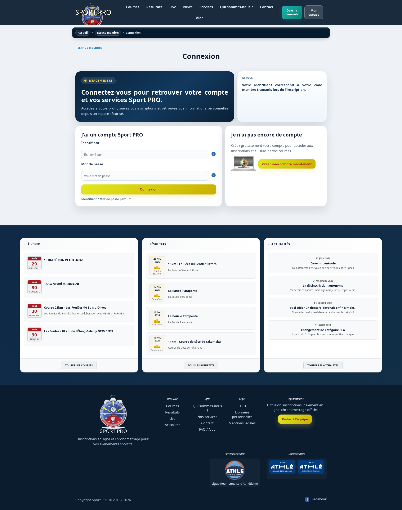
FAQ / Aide (207, 429)
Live (172, 7)
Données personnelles (242, 414)
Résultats (154, 7)
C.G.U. (242, 406)
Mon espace (313, 12)
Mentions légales (242, 423)
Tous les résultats (201, 365)
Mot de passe (92, 164)
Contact (266, 7)
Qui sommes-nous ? (236, 7)
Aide (199, 17)
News (187, 7)
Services (206, 7)
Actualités (172, 424)
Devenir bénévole (292, 12)
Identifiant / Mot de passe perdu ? (106, 199)
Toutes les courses (79, 365)
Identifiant (90, 142)
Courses (132, 7)
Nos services (207, 417)
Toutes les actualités (323, 365)
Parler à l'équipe (295, 419)
